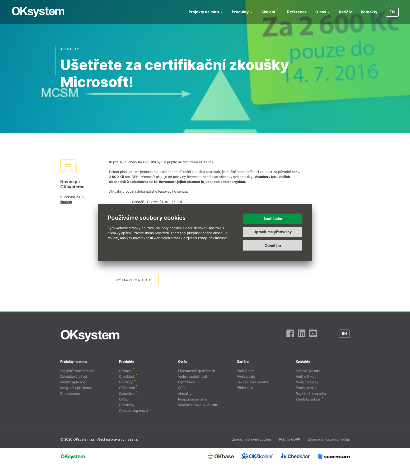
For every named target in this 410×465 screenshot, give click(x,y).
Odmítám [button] (273, 245)
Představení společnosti (196, 371)
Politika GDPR (289, 439)
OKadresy (127, 405)
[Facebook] (290, 336)
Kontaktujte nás (308, 371)
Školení (268, 11)
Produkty (240, 11)
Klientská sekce (308, 399)
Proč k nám (245, 371)
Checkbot (126, 376)
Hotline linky (305, 376)
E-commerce (70, 393)
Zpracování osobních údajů (329, 439)
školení (66, 202)
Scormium (127, 393)
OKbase (125, 371)
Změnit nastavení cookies (251, 439)
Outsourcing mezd (133, 411)
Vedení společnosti (192, 376)
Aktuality (184, 393)
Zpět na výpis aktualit (134, 280)
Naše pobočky (307, 382)
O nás (320, 11)
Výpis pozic (246, 376)
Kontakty (369, 11)
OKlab (124, 399)
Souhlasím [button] (272, 218)
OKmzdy (126, 382)
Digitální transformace (77, 371)
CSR (181, 388)
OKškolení (127, 388)
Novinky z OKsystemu (72, 184)
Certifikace (186, 382)
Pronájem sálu (306, 388)
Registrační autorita (311, 393)
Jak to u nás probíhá (253, 382)
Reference (297, 11)
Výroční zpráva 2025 (194, 405)
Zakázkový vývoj (73, 376)
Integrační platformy (76, 388)
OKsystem (38, 12)
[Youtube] (313, 336)
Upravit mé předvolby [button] (272, 232)
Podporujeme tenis (192, 399)
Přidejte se (245, 388)
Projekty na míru (204, 11)
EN (392, 11)
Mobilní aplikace (72, 382)
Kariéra (345, 11)
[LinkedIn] (301, 336)
